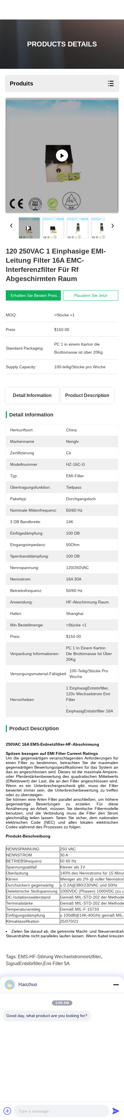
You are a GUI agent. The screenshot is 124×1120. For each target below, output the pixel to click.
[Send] (116, 1111)
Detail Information (32, 395)
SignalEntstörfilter (24, 963)
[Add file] (7, 1111)
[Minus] (115, 984)
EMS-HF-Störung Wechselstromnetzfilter (59, 956)
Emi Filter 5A (56, 963)
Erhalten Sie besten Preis (34, 295)
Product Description (87, 395)
